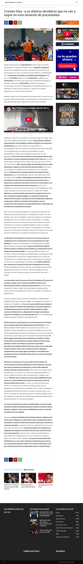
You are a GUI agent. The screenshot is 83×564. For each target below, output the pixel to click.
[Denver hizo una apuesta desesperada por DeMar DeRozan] (11, 478)
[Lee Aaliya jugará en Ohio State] (45, 478)
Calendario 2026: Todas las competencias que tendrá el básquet (46, 513)
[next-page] (8, 493)
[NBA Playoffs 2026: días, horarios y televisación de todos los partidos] (34, 522)
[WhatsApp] (20, 23)
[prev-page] (5, 493)
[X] (11, 23)
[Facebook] (6, 23)
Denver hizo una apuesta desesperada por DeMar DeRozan (11, 487)
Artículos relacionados (13, 470)
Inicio (5, 7)
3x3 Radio (11, 7)
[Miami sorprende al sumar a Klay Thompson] (28, 478)
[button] (76, 2)
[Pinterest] (15, 23)
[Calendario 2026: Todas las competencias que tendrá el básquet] (34, 514)
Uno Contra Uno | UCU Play (13, 2)
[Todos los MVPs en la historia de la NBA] (34, 531)
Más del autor (29, 470)
